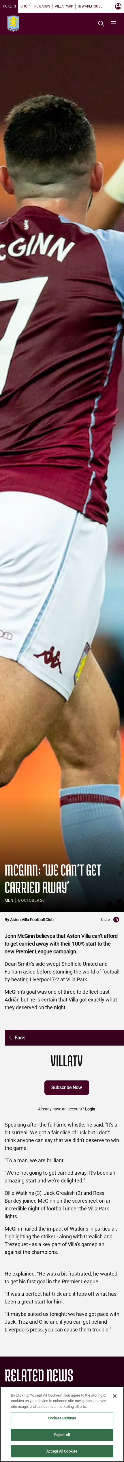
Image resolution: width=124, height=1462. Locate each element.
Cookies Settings (62, 1418)
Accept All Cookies (62, 1451)
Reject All (62, 1435)
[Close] (114, 1396)
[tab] (9, 6)
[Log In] (118, 6)
